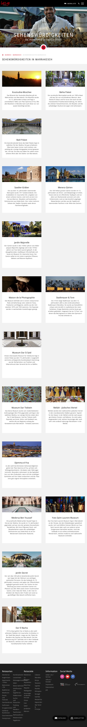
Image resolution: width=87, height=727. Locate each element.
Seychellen (27, 682)
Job (47, 690)
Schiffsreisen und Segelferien (16, 691)
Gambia (37, 697)
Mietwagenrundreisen (16, 680)
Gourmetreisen (5, 715)
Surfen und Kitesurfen (16, 700)
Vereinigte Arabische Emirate (27, 695)
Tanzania (37, 683)
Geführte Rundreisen (5, 712)
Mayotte (26, 688)
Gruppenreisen (5, 708)
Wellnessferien (16, 715)
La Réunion (26, 678)
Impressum (49, 684)
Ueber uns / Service (50, 676)
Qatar (26, 706)
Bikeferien (5, 693)
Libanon (37, 675)
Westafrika (38, 699)
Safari (15, 683)
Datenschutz (50, 687)
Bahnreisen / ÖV (5, 686)
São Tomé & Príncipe (38, 707)
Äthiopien (38, 691)
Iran (25, 703)
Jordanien (27, 708)
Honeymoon (5, 718)
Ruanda (37, 688)
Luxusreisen (16, 677)
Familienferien (5, 702)
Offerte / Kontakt (49, 681)
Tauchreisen (16, 712)
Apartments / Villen (5, 681)
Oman (26, 700)
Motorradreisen (16, 686)
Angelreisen (5, 677)
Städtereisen (16, 695)
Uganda (37, 686)
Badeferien (5, 690)
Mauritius (27, 685)
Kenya (37, 680)
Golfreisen (5, 705)
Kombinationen (16, 675)
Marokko (38, 677)
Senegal (37, 694)
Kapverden (38, 702)
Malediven (27, 675)
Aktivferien (5, 675)
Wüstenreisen (16, 717)
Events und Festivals (5, 698)
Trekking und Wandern (16, 707)
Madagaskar (27, 690)
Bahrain (26, 711)
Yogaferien (16, 720)
